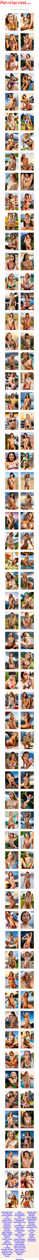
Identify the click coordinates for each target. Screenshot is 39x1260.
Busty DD (19, 1229)
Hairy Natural (19, 1249)
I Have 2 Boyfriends (32, 1238)
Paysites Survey (7, 1249)
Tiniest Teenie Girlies (7, 1240)
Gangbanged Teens (19, 1231)
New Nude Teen (7, 1212)
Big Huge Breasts (31, 1214)
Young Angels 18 (7, 1245)
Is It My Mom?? (19, 1226)
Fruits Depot (7, 1222)
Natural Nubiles (19, 1239)
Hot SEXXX (32, 1241)
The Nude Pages (20, 1241)
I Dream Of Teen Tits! (7, 1216)
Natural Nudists (19, 1246)
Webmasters (19, 1259)
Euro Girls (7, 1219)
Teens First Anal (19, 1248)
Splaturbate (19, 1220)
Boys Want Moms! (19, 1253)
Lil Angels (7, 1231)
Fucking (7, 1248)
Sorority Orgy (32, 1212)
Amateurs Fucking (31, 1223)
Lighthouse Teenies (7, 1228)
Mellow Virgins (7, 1234)
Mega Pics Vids (7, 1253)
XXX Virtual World (7, 1255)
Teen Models (7, 1214)
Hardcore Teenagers (7, 1225)
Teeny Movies (32, 1217)
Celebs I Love (7, 1251)
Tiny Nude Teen (31, 1231)
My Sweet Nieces (7, 1236)
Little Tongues (7, 1232)
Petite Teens (31, 1226)
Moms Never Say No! (20, 1223)
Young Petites (20, 1227)
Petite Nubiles (20, 1244)
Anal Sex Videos (20, 1251)
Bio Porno (31, 1220)
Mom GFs (7, 1242)
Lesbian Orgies (19, 1234)
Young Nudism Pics (19, 1216)
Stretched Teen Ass (31, 1228)
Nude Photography (19, 1213)
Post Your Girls (19, 1219)
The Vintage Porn (19, 1236)
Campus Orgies (32, 1235)
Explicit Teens (7, 1220)
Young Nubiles (31, 1219)
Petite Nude (19, 1242)
